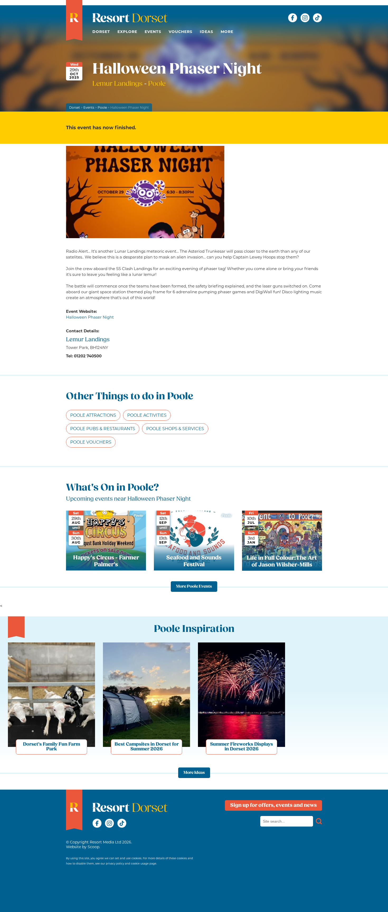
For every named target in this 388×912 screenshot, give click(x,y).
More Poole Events (194, 586)
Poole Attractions (93, 415)
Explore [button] (127, 31)
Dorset (101, 31)
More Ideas (194, 773)
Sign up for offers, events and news (273, 805)
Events (153, 31)
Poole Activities (147, 415)
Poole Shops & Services (175, 428)
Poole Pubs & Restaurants (102, 428)
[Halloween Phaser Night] (145, 192)
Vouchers (180, 31)
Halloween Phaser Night (90, 317)
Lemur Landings (118, 84)
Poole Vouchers (90, 442)
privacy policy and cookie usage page (131, 863)
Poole (102, 107)
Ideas (206, 31)
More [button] (227, 31)
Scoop (93, 846)
